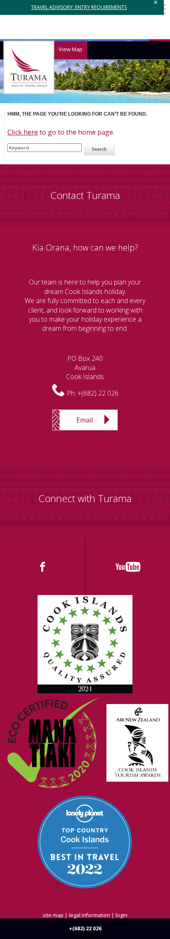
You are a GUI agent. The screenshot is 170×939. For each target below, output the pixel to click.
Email (84, 419)
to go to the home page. (60, 132)
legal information (89, 915)
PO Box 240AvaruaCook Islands (85, 368)
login (122, 915)
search (100, 149)
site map (53, 915)
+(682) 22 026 (98, 393)
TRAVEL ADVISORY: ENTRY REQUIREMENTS (79, 7)
